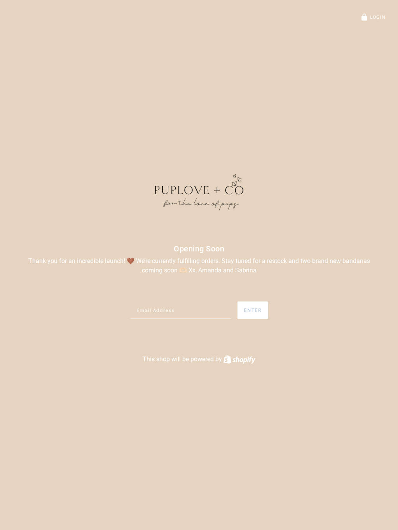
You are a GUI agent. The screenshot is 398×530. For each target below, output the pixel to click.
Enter (253, 310)
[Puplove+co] (199, 193)
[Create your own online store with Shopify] (239, 359)
